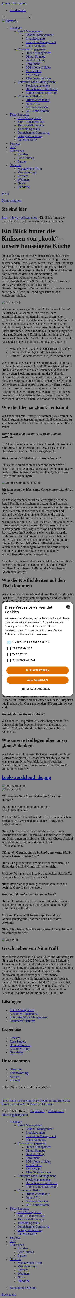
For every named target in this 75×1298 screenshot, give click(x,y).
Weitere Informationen (33, 634)
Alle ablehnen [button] (37, 680)
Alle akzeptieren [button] (37, 670)
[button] (37, 689)
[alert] (37, 649)
